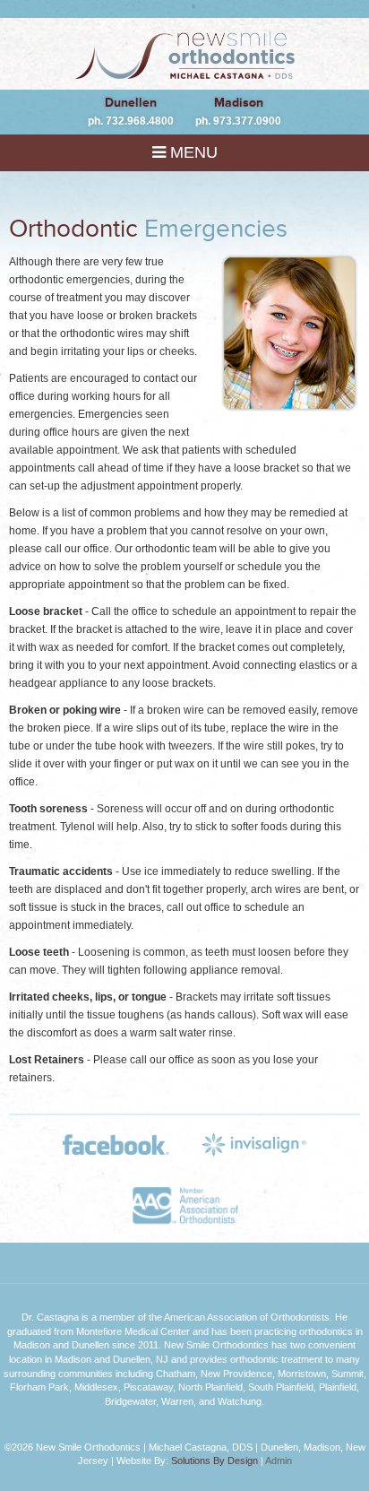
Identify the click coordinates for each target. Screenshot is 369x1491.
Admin (278, 1460)
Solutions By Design (214, 1460)
